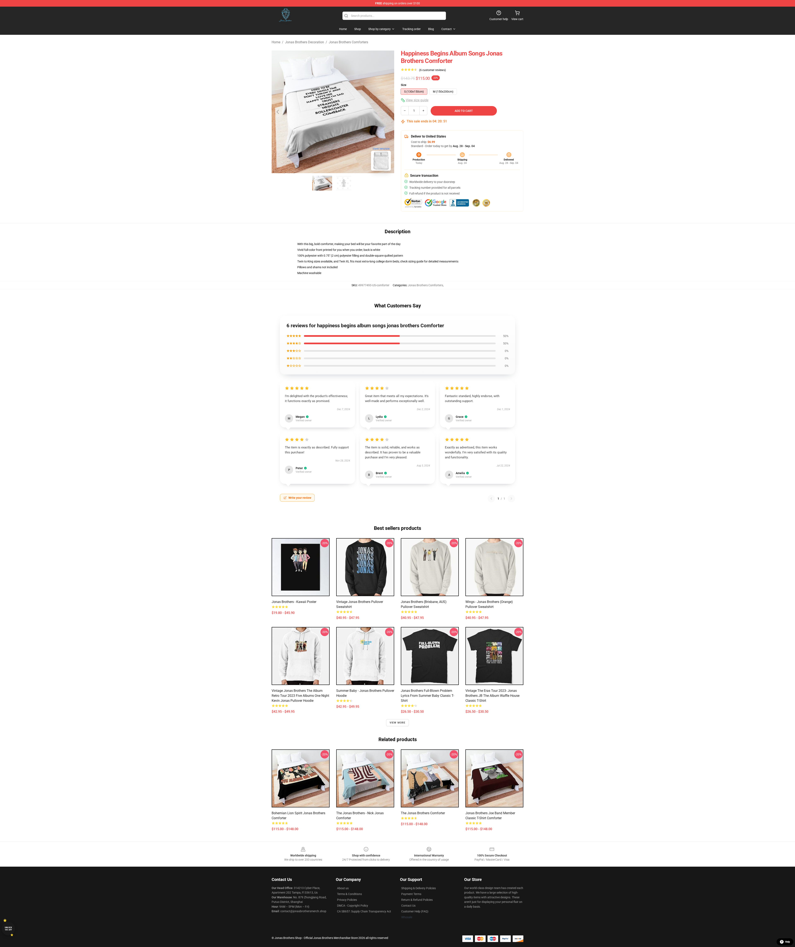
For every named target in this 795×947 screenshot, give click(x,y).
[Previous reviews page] (491, 498)
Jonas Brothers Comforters (348, 42)
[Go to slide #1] (322, 183)
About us (343, 888)
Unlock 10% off (8, 928)
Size (403, 85)
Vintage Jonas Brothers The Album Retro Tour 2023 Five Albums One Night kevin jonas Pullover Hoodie (300, 696)
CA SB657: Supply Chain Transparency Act (364, 911)
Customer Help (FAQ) (414, 911)
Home (276, 42)
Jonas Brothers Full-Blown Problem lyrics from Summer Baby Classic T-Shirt (427, 696)
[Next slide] (387, 112)
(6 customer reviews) (432, 70)
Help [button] (787, 941)
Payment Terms (411, 894)
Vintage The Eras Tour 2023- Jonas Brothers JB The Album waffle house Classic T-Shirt (492, 696)
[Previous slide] (278, 112)
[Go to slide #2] (344, 183)
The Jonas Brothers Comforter (423, 813)
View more (398, 722)
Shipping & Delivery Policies (418, 888)
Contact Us (408, 905)
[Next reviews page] (511, 498)
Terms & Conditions (349, 894)
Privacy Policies (347, 899)
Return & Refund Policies (417, 899)
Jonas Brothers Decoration (304, 42)
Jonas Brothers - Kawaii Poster (294, 602)
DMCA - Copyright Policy (352, 905)
